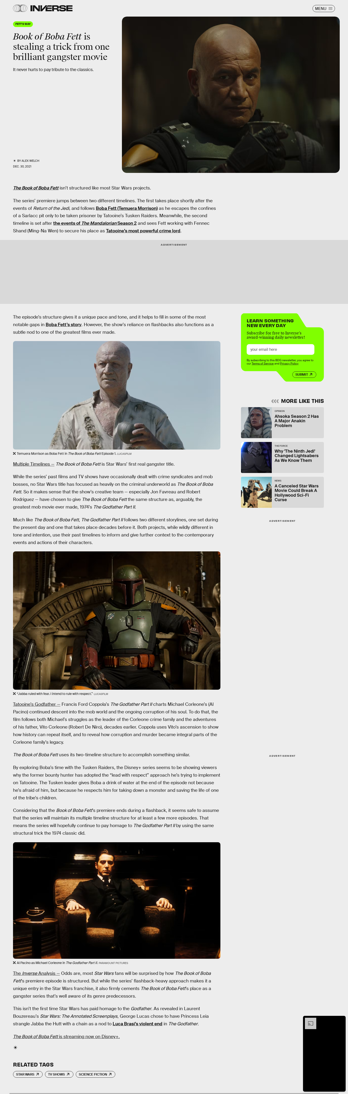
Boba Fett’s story (63, 325)
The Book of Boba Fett (35, 188)
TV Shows (56, 1074)
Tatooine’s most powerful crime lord (143, 231)
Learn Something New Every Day (270, 322)
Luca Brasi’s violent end (137, 1024)
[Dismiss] (340, 1020)
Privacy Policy (289, 363)
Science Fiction (93, 1074)
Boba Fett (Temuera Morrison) (127, 208)
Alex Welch (30, 161)
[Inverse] (51, 8)
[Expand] (308, 1020)
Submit (301, 374)
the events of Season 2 (95, 223)
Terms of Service (263, 363)
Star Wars (25, 1074)
